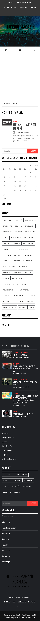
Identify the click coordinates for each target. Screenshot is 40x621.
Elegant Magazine (18, 617)
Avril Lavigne (7, 220)
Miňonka (20, 132)
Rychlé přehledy (10, 7)
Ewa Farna (5, 442)
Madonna (6, 261)
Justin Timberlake (22, 249)
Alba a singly (7, 475)
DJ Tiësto (5, 433)
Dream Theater (30, 232)
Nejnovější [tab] (15, 346)
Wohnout (22, 307)
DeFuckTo (18, 232)
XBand (10, 2)
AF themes (31, 617)
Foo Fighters (16, 238)
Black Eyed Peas (30, 220)
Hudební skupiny (21, 475)
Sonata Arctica (23, 290)
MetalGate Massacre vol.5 (22, 261)
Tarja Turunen (18, 296)
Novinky (15, 380)
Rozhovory (27, 486)
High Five (17, 243)
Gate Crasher (29, 238)
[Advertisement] (20, 75)
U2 (15, 302)
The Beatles (30, 296)
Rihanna (24, 284)
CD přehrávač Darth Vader (23, 414)
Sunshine (6, 296)
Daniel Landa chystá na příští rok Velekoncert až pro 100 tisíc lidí (25, 368)
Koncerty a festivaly (23, 2)
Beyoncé (19, 220)
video (21, 302)
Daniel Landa (29, 226)
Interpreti (6, 480)
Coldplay (18, 226)
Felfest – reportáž (20, 355)
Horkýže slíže (7, 446)
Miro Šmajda (23, 267)
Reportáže (24, 352)
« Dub (4, 199)
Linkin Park (28, 255)
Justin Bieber (8, 249)
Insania (31, 243)
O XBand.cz (23, 7)
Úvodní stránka (8, 516)
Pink (28, 278)
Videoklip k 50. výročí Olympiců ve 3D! (25, 383)
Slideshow (7, 492)
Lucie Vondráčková (9, 459)
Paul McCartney (18, 278)
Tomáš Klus (7, 302)
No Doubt (28, 272)
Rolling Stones (8, 290)
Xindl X (31, 307)
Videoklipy (16, 121)
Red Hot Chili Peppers (11, 284)
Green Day (6, 243)
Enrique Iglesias (8, 437)
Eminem (5, 238)
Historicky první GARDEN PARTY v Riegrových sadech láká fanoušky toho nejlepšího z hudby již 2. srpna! (25, 399)
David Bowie (7, 232)
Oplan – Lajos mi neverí (24, 126)
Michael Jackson (9, 267)
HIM (24, 243)
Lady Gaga (17, 255)
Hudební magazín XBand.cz (20, 29)
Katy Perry (7, 255)
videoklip (30, 302)
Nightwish (6, 272)
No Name (6, 278)
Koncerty (16, 352)
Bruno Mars (7, 226)
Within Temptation (9, 307)
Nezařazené (28, 480)
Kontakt (33, 7)
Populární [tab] (5, 346)
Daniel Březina (19, 357)
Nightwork (18, 272)
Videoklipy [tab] (25, 346)
